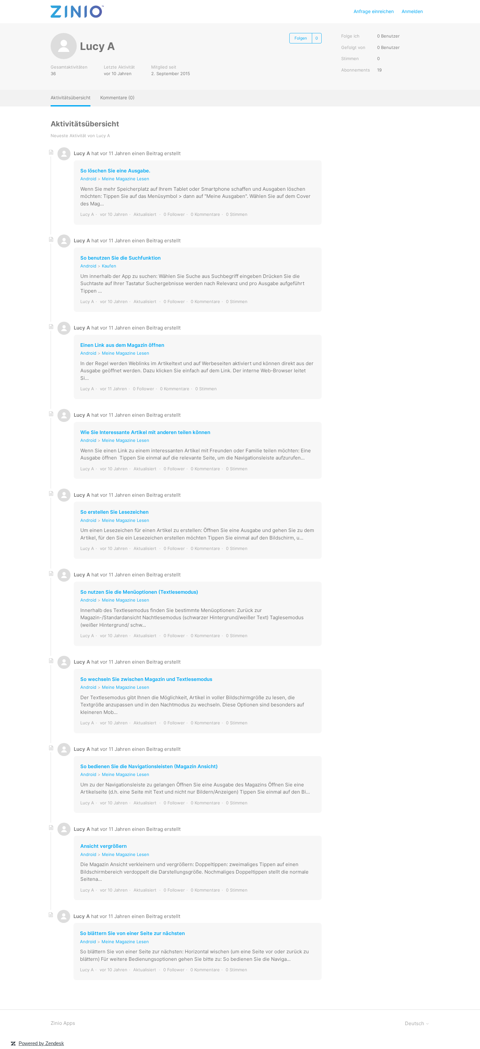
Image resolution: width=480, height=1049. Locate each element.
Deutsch (415, 1023)
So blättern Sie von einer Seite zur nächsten (132, 933)
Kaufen (109, 265)
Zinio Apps (63, 1023)
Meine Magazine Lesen (125, 178)
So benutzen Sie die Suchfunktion (120, 258)
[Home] (77, 12)
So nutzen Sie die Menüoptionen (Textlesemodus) (139, 592)
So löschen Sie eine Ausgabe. (115, 171)
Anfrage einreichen (374, 11)
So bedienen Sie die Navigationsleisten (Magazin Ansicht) (149, 766)
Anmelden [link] (412, 11)
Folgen (301, 38)
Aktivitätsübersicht (70, 97)
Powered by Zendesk (41, 1043)
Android (88, 178)
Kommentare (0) (117, 97)
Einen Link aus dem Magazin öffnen (122, 345)
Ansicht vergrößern (103, 846)
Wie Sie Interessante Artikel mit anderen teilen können (145, 432)
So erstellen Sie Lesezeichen (114, 512)
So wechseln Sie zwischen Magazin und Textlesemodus (146, 679)
